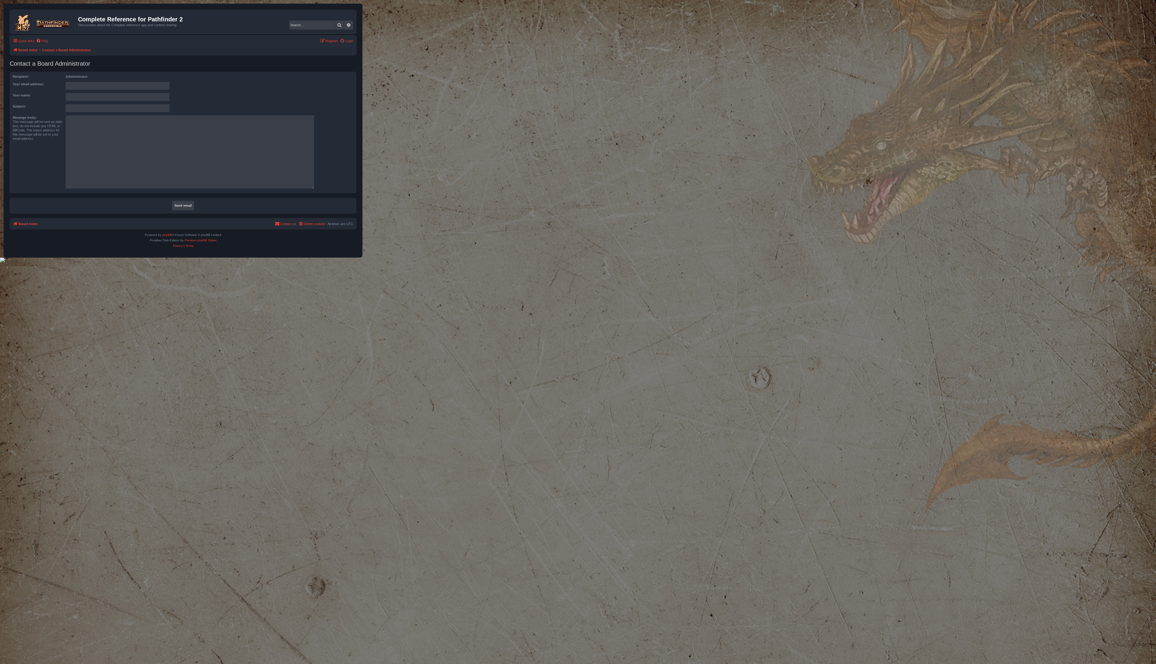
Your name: (22, 95)
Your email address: (28, 84)
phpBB (167, 234)
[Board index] (44, 21)
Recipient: (21, 76)
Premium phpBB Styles (200, 240)
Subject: (19, 106)
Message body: (25, 117)
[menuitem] (42, 41)
